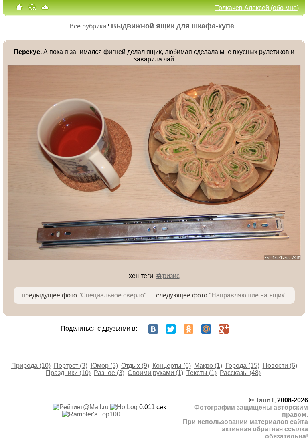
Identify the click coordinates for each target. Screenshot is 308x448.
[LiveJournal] (241, 329)
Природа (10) (31, 365)
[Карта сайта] (32, 9)
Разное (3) (109, 372)
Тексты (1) (201, 372)
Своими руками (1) (155, 372)
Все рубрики (87, 26)
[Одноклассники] (188, 329)
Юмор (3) (104, 365)
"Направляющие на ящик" (248, 295)
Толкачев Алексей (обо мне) (257, 7)
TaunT (264, 400)
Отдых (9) (135, 365)
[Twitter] (171, 329)
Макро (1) (208, 365)
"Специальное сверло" (112, 295)
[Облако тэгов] (45, 9)
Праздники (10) (68, 372)
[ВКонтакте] (153, 329)
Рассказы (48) (240, 372)
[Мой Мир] (206, 329)
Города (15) (242, 365)
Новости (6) (280, 365)
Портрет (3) (70, 365)
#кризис (168, 275)
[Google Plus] (224, 329)
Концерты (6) (171, 365)
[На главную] (19, 9)
